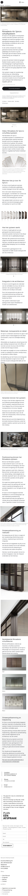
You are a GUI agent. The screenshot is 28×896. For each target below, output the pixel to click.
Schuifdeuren (4, 101)
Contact (4, 881)
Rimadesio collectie (11, 101)
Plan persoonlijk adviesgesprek (14, 88)
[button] (2, 116)
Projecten (5, 877)
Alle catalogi (17, 101)
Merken (4, 879)
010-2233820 (4, 868)
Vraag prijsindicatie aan (14, 92)
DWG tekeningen (5, 103)
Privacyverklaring (7, 890)
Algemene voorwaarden (9, 888)
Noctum (2, 5)
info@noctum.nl (8, 787)
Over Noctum (6, 875)
